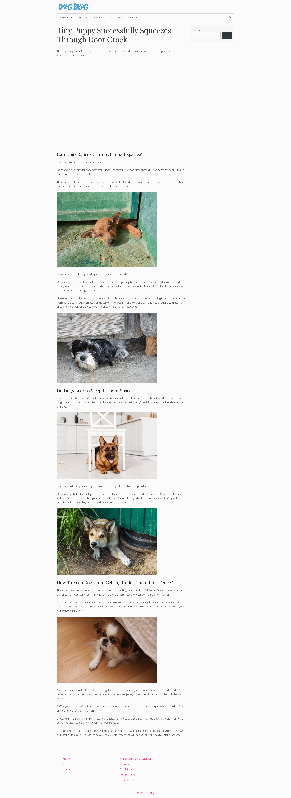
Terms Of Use (127, 780)
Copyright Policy (129, 764)
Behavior (66, 17)
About (66, 764)
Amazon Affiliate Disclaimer (135, 758)
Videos (132, 17)
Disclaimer (126, 769)
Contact (67, 769)
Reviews (99, 17)
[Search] (227, 35)
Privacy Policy (128, 774)
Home (66, 758)
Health (83, 17)
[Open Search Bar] (230, 17)
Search (196, 30)
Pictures (116, 17)
